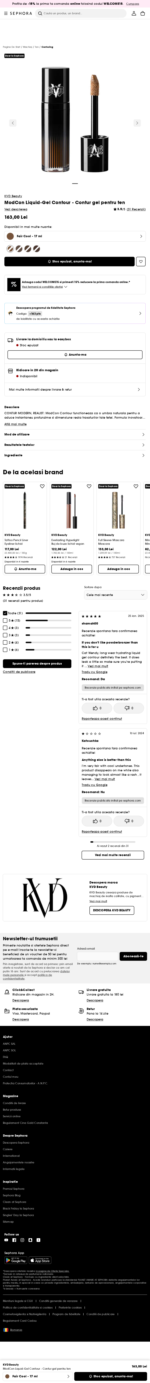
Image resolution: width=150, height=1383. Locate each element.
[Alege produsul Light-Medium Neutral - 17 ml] (19, 248)
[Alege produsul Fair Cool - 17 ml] (10, 248)
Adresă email (86, 948)
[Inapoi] (12, 123)
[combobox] (115, 594)
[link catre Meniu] (6, 13)
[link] (37, 663)
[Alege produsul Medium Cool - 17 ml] (27, 248)
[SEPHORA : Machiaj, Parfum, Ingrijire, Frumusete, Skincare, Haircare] (21, 13)
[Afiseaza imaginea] (75, 120)
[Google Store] (15, 1260)
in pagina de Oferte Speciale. (52, 1271)
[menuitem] (134, 13)
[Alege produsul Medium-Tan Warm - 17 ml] (36, 248)
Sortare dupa (93, 587)
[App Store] (40, 1260)
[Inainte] (137, 123)
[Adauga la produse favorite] (42, 486)
